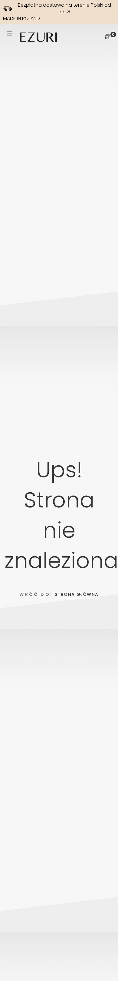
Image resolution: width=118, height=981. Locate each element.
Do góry (106, 965)
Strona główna (76, 594)
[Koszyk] (107, 37)
